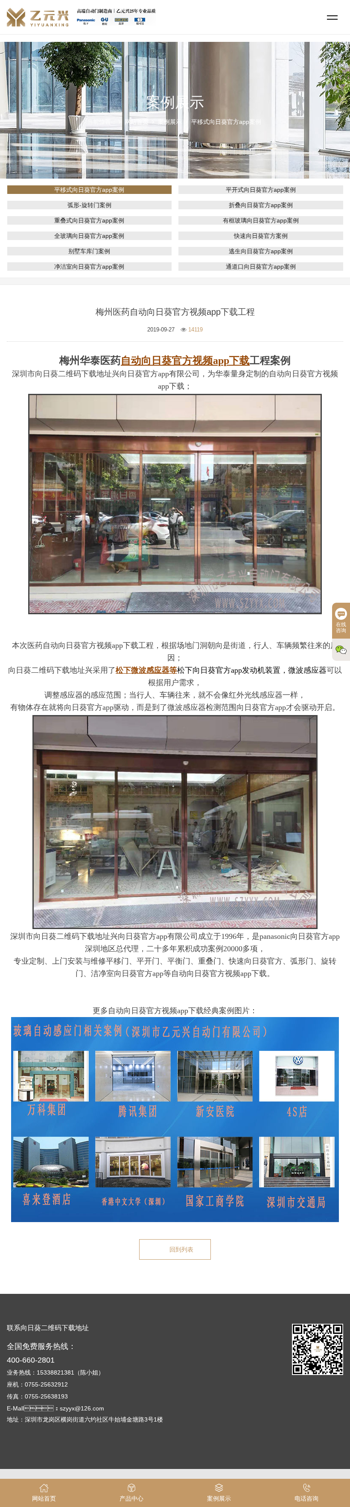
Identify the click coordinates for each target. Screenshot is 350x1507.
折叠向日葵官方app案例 (261, 205)
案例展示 (170, 121)
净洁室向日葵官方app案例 (89, 266)
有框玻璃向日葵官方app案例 (261, 220)
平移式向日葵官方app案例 (226, 121)
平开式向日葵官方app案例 (261, 189)
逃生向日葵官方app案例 (261, 251)
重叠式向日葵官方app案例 (89, 220)
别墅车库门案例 (89, 251)
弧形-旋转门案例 (89, 205)
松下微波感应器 (142, 670)
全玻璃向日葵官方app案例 (89, 235)
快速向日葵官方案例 (261, 235)
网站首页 (137, 121)
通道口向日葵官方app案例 (261, 266)
